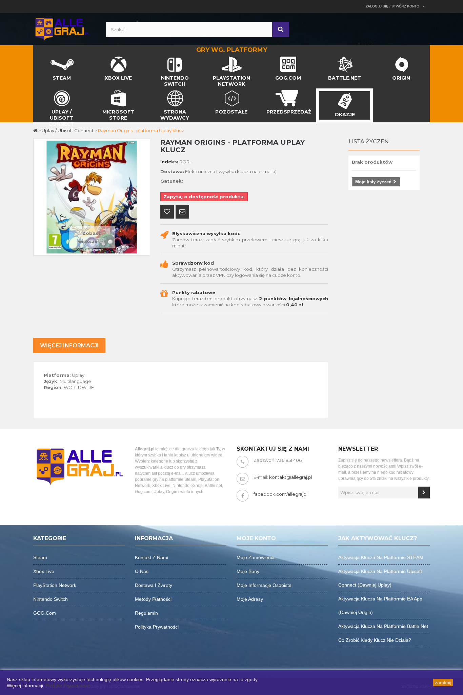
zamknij (443, 682)
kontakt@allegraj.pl (290, 477)
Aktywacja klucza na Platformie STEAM (380, 557)
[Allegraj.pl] (62, 28)
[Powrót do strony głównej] (35, 130)
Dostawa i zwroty (153, 585)
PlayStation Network (54, 585)
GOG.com (44, 613)
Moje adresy (250, 599)
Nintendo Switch (50, 599)
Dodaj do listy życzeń (167, 212)
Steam (40, 557)
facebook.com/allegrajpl (280, 494)
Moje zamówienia (256, 557)
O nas (141, 571)
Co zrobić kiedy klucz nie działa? (374, 640)
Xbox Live (43, 571)
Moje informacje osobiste (264, 585)
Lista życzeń (368, 141)
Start (39, 58)
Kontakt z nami (151, 557)
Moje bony (248, 571)
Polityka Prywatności (67, 685)
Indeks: (169, 161)
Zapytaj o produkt (182, 212)
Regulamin (146, 613)
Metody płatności (153, 599)
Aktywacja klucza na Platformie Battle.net (383, 626)
